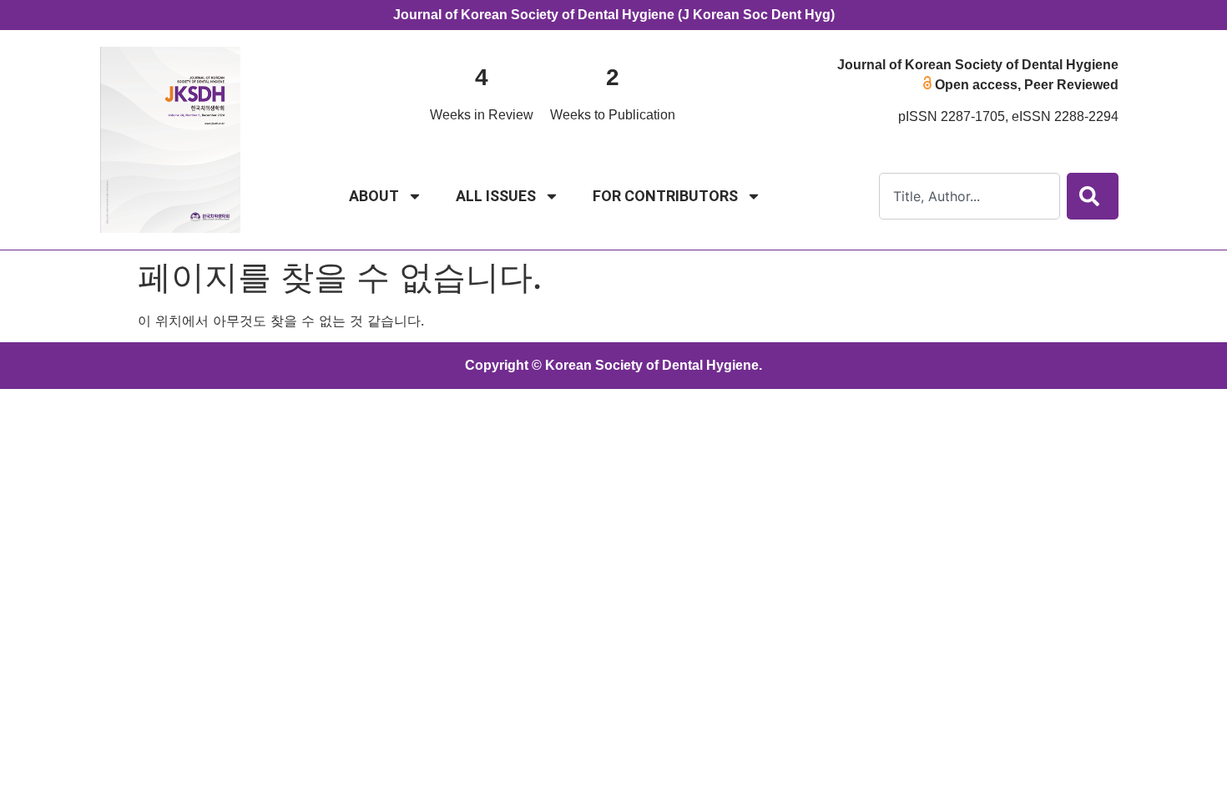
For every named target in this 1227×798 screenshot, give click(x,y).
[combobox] (969, 196)
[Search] (1092, 196)
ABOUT (374, 196)
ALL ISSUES (496, 196)
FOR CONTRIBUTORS (665, 196)
